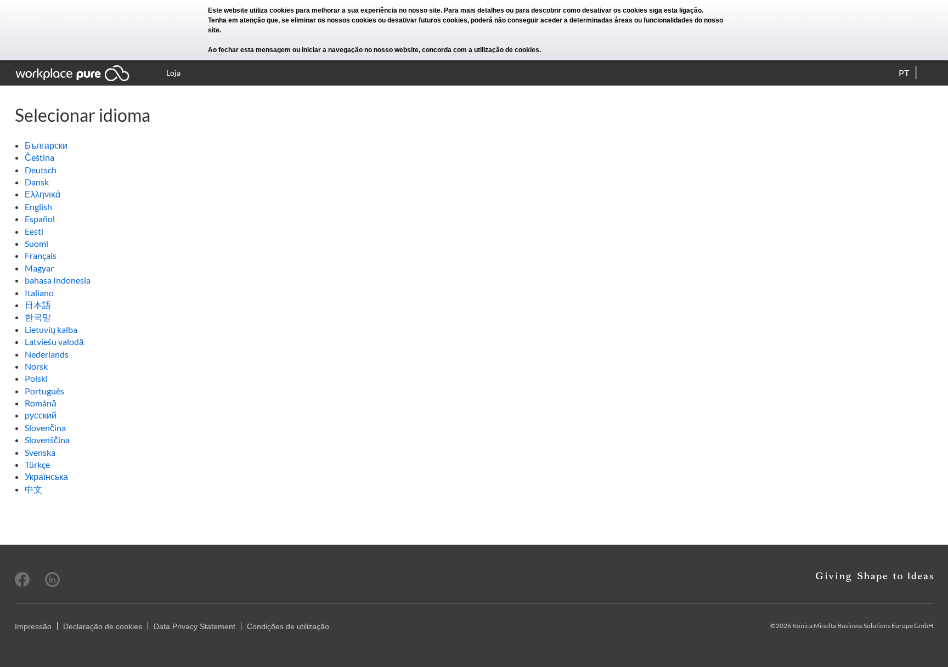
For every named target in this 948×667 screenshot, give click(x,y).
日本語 (38, 304)
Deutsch (41, 170)
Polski (36, 378)
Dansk (37, 182)
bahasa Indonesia (58, 280)
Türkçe (37, 464)
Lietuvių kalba (51, 329)
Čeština (39, 157)
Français (41, 255)
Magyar (39, 268)
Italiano (39, 292)
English (38, 206)
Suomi (36, 243)
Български (46, 145)
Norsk (36, 366)
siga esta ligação (675, 10)
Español (40, 218)
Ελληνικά (42, 194)
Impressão (33, 626)
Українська (46, 476)
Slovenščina (47, 439)
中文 (33, 489)
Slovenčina (45, 427)
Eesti (34, 231)
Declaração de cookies (102, 626)
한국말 (38, 317)
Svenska (40, 452)
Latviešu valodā (54, 341)
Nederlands (47, 354)
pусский (41, 415)
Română (41, 403)
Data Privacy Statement (194, 626)
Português (44, 391)
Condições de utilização (288, 626)
